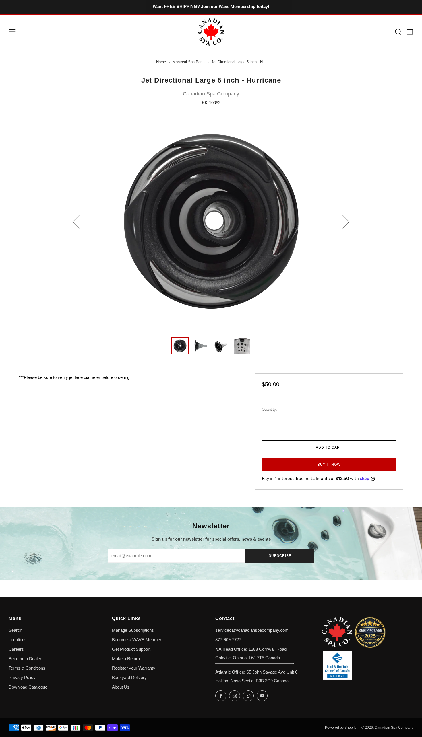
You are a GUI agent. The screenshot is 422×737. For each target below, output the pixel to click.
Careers (16, 649)
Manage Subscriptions (133, 630)
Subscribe (280, 556)
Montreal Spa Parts (189, 62)
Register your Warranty (133, 668)
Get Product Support (131, 649)
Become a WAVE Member (136, 639)
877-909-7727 (228, 639)
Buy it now (329, 465)
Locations (18, 639)
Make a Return (126, 658)
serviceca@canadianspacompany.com (252, 630)
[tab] (180, 345)
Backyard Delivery (129, 677)
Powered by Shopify (340, 728)
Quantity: (269, 410)
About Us (120, 687)
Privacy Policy (22, 677)
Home (161, 62)
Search (15, 630)
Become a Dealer (25, 658)
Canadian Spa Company (211, 94)
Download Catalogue (28, 687)
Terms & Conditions (27, 668)
